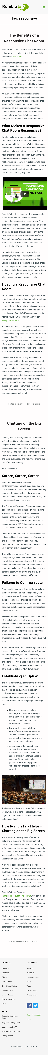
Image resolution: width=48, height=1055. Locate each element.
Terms (29, 986)
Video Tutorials (7, 995)
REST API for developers (11, 1031)
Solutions (5, 973)
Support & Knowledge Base (10, 1017)
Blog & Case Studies (9, 986)
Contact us (31, 973)
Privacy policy (32, 995)
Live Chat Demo (7, 990)
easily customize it (10, 320)
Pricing (4, 977)
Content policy (32, 990)
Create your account (34, 1015)
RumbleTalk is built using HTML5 (16, 896)
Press (29, 981)
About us (30, 968)
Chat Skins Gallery (8, 999)
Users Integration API (9, 1027)
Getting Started (7, 1036)
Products (5, 968)
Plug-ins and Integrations (11, 1023)
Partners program (33, 977)
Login (29, 1019)
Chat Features (7, 981)
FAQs (4, 1004)
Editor (37, 404)
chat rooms (18, 56)
